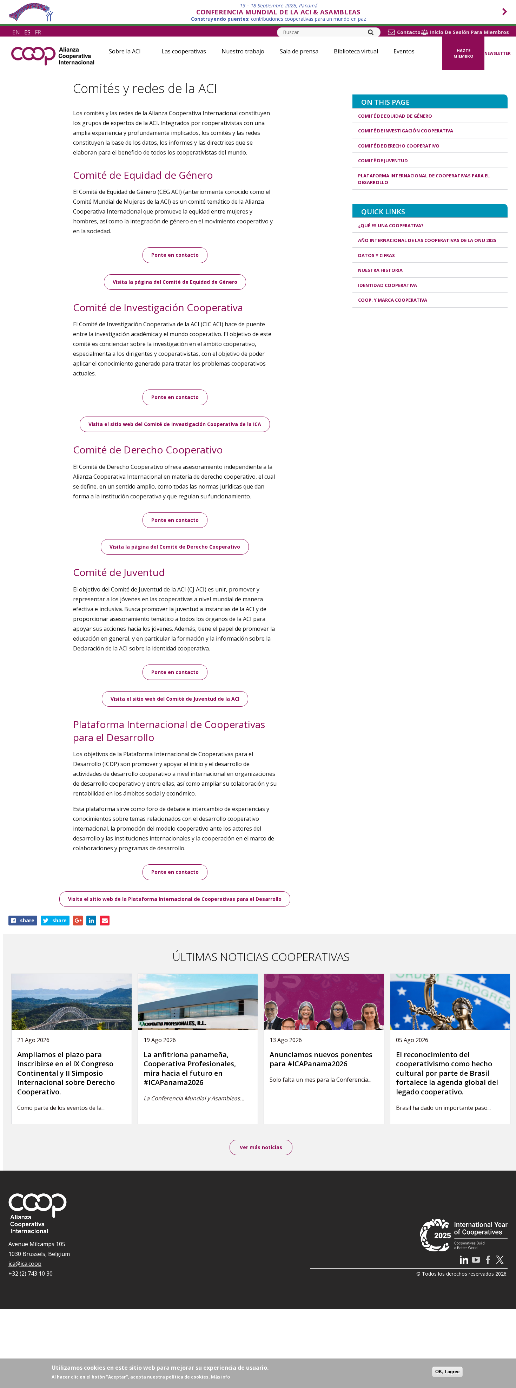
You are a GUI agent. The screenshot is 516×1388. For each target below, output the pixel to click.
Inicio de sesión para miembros (469, 32)
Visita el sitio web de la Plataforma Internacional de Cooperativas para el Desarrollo (175, 899)
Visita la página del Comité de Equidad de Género (175, 282)
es (27, 32)
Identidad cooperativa (387, 285)
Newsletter (497, 53)
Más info (220, 1377)
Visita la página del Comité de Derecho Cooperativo (175, 546)
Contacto (409, 32)
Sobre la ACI (125, 51)
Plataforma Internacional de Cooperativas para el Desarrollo (424, 179)
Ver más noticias (261, 1147)
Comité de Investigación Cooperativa (405, 130)
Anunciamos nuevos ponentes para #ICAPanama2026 (321, 1059)
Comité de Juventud (383, 160)
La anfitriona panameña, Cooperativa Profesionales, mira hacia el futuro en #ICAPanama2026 (190, 1068)
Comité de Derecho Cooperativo (398, 146)
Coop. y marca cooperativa (392, 300)
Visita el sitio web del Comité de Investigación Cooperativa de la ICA (174, 424)
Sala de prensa (299, 51)
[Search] (371, 32)
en (16, 32)
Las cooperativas (183, 51)
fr (38, 32)
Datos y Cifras (376, 255)
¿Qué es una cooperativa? (391, 225)
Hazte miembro (463, 53)
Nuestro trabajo (242, 51)
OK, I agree (447, 1371)
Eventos (404, 51)
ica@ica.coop (24, 1264)
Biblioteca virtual (356, 51)
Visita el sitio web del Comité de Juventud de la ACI (175, 698)
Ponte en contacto (175, 254)
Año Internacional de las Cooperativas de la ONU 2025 (427, 240)
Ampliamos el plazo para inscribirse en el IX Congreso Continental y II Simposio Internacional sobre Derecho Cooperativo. (66, 1073)
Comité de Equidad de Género (395, 116)
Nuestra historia (380, 270)
